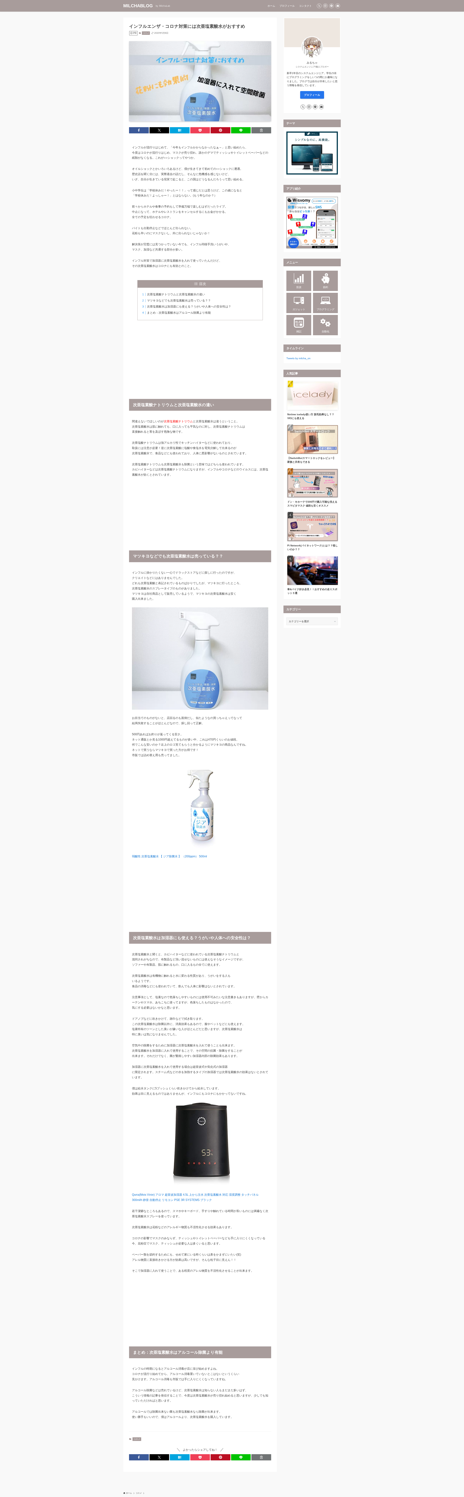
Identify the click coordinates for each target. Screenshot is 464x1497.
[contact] (337, 5)
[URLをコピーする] (261, 130)
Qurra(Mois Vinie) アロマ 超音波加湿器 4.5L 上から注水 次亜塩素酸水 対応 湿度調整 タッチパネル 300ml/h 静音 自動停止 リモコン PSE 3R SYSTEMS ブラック (195, 1197)
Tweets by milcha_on (298, 358)
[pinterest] (331, 5)
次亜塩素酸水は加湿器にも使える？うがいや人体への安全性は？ (189, 306)
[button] (139, 130)
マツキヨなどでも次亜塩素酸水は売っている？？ (179, 300)
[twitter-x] (319, 5)
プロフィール (312, 94)
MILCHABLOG (138, 6)
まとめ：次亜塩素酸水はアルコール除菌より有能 (179, 312)
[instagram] (325, 5)
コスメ (146, 33)
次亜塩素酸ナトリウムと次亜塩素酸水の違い (176, 294)
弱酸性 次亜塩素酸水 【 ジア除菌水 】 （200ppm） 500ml (169, 856)
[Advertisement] (200, 357)
